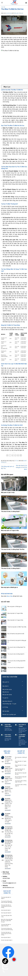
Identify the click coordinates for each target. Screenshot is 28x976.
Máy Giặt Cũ (5, 686)
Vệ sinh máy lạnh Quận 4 (6, 940)
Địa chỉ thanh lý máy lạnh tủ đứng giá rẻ (16, 641)
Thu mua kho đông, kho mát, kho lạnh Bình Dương (7, 929)
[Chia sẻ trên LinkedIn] (20, 455)
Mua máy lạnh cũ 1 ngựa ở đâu (10, 530)
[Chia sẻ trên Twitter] (12, 455)
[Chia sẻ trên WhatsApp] (7, 455)
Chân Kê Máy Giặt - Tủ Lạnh (9, 703)
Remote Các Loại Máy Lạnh (9, 714)
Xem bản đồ (7, 763)
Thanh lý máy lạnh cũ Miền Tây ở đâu (16, 627)
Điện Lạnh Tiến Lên (18, 13)
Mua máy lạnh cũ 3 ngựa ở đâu (15, 620)
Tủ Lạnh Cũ (5, 697)
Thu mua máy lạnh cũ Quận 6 (6, 898)
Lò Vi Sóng (5, 707)
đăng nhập (9, 596)
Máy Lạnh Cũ (6, 682)
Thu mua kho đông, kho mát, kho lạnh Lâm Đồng (6, 902)
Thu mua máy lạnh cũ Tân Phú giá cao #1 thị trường (6, 933)
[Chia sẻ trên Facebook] (10, 455)
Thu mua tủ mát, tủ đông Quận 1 (10, 511)
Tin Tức (3, 7)
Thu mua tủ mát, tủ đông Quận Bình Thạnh (16, 661)
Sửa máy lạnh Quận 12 (6, 912)
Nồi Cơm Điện (6, 711)
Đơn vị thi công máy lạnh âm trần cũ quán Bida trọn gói (6, 920)
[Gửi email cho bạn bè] (15, 455)
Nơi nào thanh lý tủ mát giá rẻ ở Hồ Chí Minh (21, 467)
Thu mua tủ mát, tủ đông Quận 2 (10, 568)
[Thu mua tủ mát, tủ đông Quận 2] (14, 559)
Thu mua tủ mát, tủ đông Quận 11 (15, 667)
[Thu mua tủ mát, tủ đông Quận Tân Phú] (14, 540)
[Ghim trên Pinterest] (18, 455)
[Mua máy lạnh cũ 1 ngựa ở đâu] (14, 521)
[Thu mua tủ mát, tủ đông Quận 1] (14, 502)
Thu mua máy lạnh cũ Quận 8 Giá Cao (6, 925)
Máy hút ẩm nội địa (7, 689)
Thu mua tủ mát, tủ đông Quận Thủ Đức (16, 648)
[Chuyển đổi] (22, 681)
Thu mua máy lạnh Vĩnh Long (6, 916)
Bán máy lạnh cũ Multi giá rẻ (9, 587)
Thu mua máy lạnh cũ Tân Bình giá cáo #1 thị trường (6, 906)
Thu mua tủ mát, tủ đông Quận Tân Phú (12, 549)
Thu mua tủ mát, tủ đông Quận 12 (15, 654)
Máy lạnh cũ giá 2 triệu (8, 492)
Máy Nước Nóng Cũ (7, 701)
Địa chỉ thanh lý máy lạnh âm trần (15, 633)
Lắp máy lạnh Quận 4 (6, 910)
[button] (2, 2)
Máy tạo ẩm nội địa (7, 694)
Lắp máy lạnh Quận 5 (6, 937)
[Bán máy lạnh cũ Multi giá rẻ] (14, 578)
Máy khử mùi (6, 692)
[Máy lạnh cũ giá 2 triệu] (14, 483)
